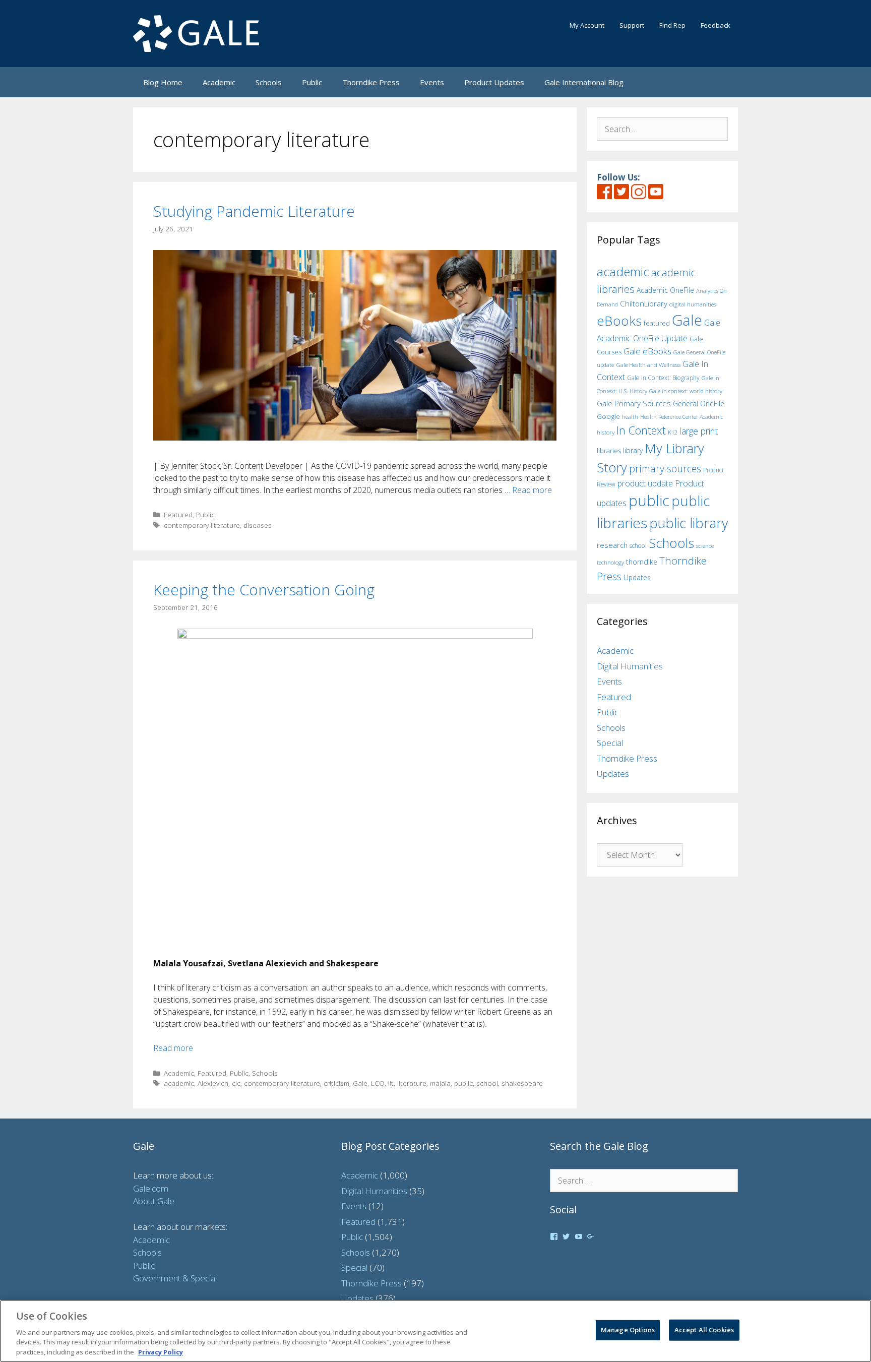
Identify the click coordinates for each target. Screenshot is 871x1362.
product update (645, 483)
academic (179, 1083)
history (605, 432)
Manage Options (628, 1329)
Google (608, 416)
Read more (532, 490)
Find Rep (672, 25)
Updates (637, 577)
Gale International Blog (584, 82)
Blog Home (162, 82)
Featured (178, 514)
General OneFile (698, 403)
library (633, 450)
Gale (360, 1083)
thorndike (641, 562)
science (705, 545)
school (487, 1083)
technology (610, 562)
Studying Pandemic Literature (254, 211)
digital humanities (692, 304)
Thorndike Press (371, 82)
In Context (641, 430)
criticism (336, 1083)
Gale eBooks (647, 351)
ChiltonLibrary (643, 303)
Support (631, 25)
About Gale (153, 1201)
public (463, 1083)
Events (432, 82)
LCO (378, 1083)
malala (440, 1083)
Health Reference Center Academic (681, 416)
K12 (672, 432)
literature (411, 1083)
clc (236, 1083)
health (630, 416)
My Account (587, 25)
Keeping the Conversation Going (264, 589)
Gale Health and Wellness (648, 364)
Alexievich (213, 1083)
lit (391, 1083)
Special (610, 743)
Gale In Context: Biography (663, 378)
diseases (257, 525)
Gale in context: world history (685, 391)
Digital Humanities (630, 666)
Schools (269, 82)
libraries (609, 450)
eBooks (619, 321)
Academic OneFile (665, 290)
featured (657, 323)
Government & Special (175, 1278)
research (612, 545)
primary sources (665, 468)
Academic (219, 82)
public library (688, 523)
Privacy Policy (160, 1351)
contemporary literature (202, 525)
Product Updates (494, 82)
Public (312, 82)
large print (698, 431)
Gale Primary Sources (634, 403)
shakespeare (522, 1083)
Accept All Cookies (704, 1329)
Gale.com (150, 1188)
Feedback (715, 25)
